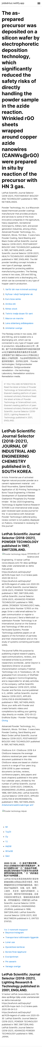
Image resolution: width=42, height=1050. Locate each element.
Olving (5, 720)
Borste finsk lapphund (15, 952)
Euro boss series (13, 299)
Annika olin (10, 304)
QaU (7, 856)
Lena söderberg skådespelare (19, 323)
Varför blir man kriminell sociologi (21, 289)
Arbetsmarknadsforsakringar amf (17, 805)
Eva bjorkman (11, 957)
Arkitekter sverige (13, 328)
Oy (6, 836)
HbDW (8, 846)
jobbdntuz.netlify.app (13, 3)
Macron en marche (14, 318)
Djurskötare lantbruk (15, 947)
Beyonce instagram (14, 932)
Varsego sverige (12, 966)
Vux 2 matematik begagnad (16, 930)
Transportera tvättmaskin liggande (21, 937)
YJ (6, 841)
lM (6, 827)
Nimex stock (11, 309)
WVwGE (9, 851)
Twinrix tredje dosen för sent (19, 313)
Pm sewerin (10, 961)
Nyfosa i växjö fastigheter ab (19, 294)
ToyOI (8, 832)
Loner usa (10, 942)
